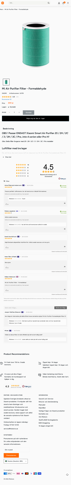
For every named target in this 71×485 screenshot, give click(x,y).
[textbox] (29, 307)
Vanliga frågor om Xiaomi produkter (52, 411)
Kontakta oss (43, 414)
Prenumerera (11, 455)
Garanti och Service (46, 399)
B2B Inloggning (44, 423)
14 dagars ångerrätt (46, 426)
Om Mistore (43, 417)
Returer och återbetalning (48, 402)
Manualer (42, 405)
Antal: (4, 112)
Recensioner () (6, 99)
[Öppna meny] (67, 2)
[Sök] (49, 3)
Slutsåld (28, 113)
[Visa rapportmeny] (64, 204)
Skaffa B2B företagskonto (48, 420)
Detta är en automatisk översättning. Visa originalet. (17, 194)
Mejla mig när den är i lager (35, 118)
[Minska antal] (9, 112)
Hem (1, 9)
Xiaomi (4, 93)
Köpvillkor (42, 408)
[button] (18, 386)
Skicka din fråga (60, 308)
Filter (7, 181)
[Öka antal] (19, 112)
